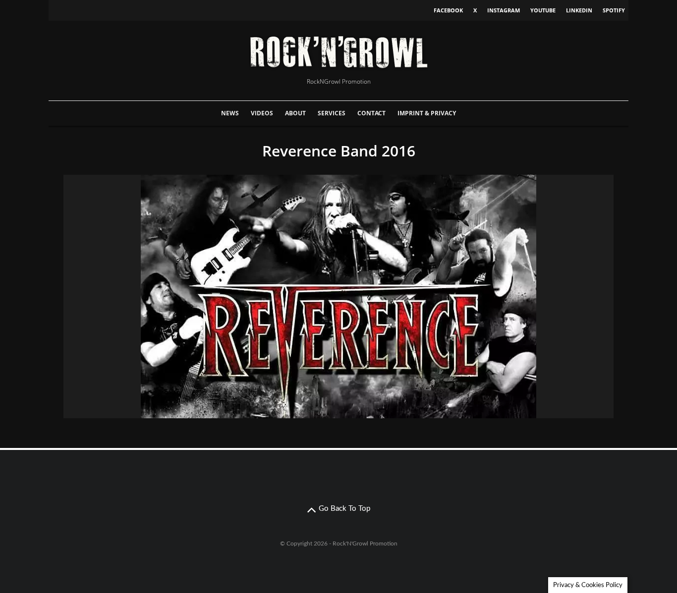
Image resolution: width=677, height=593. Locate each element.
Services (331, 113)
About (295, 113)
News (230, 113)
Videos (262, 113)
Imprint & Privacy (426, 113)
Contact (371, 113)
